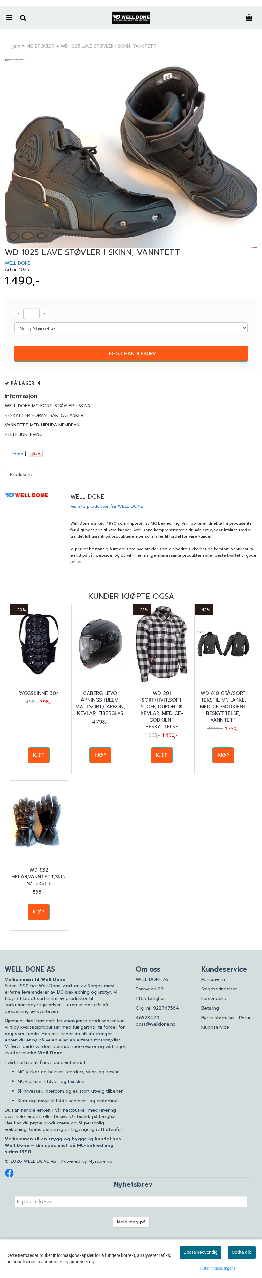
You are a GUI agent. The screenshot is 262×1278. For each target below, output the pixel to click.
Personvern (213, 979)
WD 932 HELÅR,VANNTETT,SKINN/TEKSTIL (39, 877)
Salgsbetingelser (219, 989)
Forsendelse (214, 998)
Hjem (15, 46)
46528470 (147, 1017)
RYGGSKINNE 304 (38, 693)
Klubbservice (215, 1027)
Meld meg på (131, 1222)
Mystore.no (100, 1161)
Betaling (210, 1008)
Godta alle (242, 1252)
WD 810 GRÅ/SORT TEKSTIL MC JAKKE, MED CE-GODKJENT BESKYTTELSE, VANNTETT (223, 707)
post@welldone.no (156, 1024)
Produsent (21, 474)
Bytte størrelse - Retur (225, 1017)
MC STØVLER (41, 46)
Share (17, 453)
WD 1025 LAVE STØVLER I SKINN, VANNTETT (109, 46)
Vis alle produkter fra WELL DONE (106, 506)
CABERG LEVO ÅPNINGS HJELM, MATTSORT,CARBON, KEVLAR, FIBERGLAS (100, 703)
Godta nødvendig (200, 1252)
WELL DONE (17, 263)
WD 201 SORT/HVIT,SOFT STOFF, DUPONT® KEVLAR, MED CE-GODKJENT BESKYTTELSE (162, 710)
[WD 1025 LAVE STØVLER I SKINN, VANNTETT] (131, 153)
